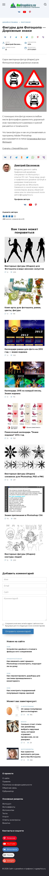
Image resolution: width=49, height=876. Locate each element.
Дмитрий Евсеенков (26, 165)
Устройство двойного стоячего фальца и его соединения (22, 650)
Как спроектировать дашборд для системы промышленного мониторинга (23, 678)
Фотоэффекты (8, 807)
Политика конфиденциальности (17, 785)
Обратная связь (9, 788)
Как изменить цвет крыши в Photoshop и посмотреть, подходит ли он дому (24, 663)
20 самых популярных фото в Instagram (31, 710)
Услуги (5, 817)
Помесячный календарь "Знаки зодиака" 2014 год (21, 433)
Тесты (4, 813)
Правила (6, 782)
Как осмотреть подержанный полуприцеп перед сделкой (21, 691)
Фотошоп (6, 804)
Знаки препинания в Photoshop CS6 (24, 515)
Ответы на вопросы (11, 820)
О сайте (5, 778)
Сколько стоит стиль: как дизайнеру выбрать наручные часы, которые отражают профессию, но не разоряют (31, 732)
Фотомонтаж (8, 810)
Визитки (6, 823)
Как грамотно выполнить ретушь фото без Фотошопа (30, 754)
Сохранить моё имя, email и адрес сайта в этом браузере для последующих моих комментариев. (25, 625)
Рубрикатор (8, 791)
